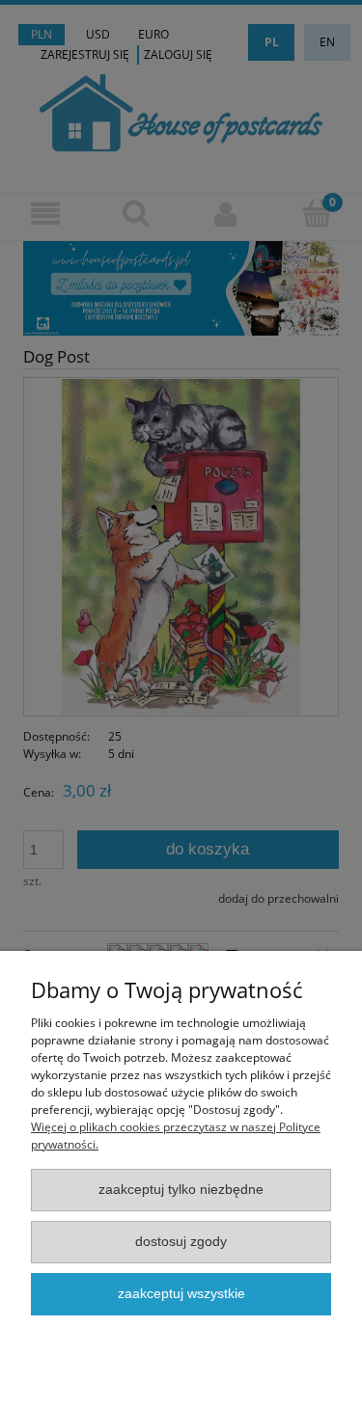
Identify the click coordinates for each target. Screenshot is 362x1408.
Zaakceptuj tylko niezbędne (181, 1189)
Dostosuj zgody (181, 1241)
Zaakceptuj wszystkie (181, 1293)
